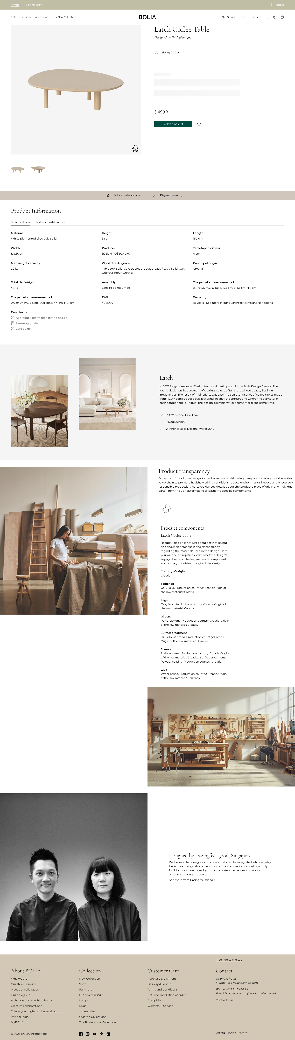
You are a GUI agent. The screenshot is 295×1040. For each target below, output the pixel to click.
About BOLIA (26, 970)
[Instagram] (87, 1034)
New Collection (89, 978)
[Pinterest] (101, 1034)
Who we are (19, 978)
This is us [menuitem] (255, 17)
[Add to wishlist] (199, 124)
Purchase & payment (162, 978)
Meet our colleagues (25, 989)
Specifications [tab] (20, 222)
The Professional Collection (97, 1022)
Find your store (237, 1033)
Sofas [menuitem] (14, 17)
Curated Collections (92, 1016)
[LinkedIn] (108, 1034)
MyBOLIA (17, 1022)
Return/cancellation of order (167, 995)
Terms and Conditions (163, 989)
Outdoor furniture (91, 995)
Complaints (155, 1000)
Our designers (20, 995)
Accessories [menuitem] (42, 17)
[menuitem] (267, 17)
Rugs (82, 1006)
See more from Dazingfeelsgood (191, 880)
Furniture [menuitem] (26, 17)
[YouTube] (94, 1034)
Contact (224, 970)
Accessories (87, 1011)
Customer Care (163, 970)
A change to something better (32, 1000)
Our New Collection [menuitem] (64, 17)
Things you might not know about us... (37, 1011)
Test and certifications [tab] (51, 222)
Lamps (83, 1000)
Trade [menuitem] (242, 17)
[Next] (136, 170)
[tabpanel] (147, 284)
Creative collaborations (26, 1006)
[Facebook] (81, 1034)
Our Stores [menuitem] (228, 17)
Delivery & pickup (159, 984)
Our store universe (23, 984)
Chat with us (224, 1000)
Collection (90, 970)
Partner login (34, 4)
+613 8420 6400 (237, 989)
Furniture (85, 989)
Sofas (82, 984)
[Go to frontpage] (147, 17)
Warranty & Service (160, 1006)
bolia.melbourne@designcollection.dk (251, 993)
